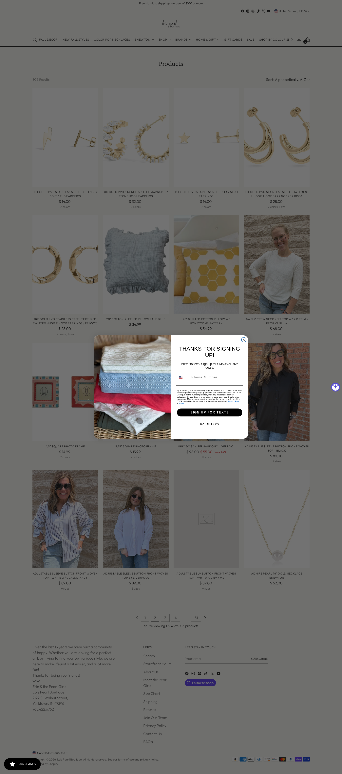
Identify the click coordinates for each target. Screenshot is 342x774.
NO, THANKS (209, 424)
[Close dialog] (243, 339)
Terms (181, 403)
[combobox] (183, 377)
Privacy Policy (234, 401)
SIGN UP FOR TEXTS (209, 412)
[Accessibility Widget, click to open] (335, 387)
